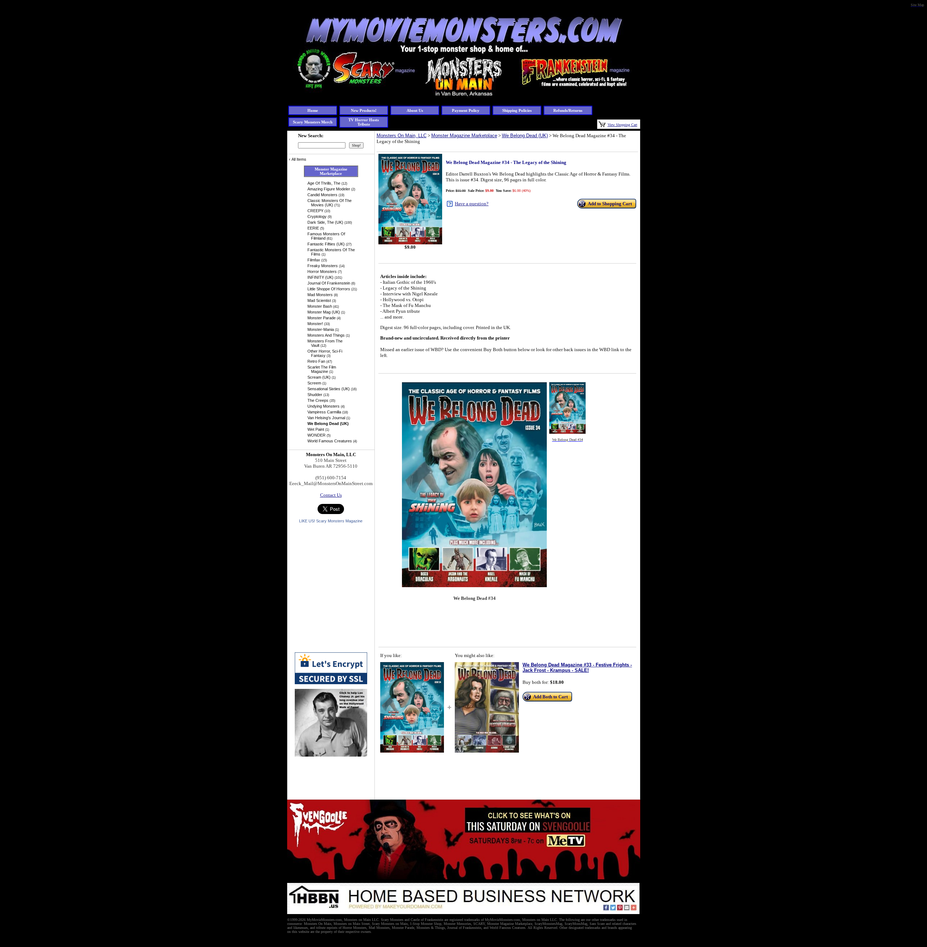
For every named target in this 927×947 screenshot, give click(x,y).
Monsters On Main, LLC (402, 135)
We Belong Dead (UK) (525, 135)
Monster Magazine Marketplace (464, 135)
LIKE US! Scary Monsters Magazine (330, 521)
